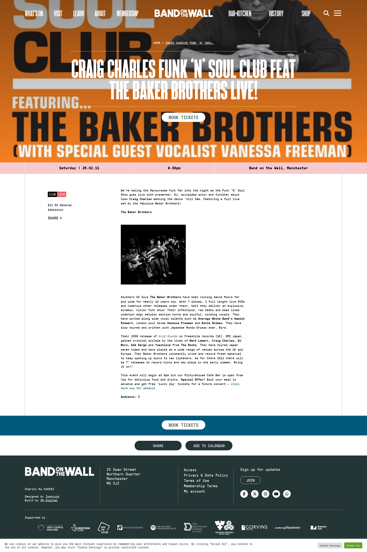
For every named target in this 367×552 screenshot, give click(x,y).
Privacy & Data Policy (206, 475)
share (158, 445)
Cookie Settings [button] (330, 545)
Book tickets (183, 425)
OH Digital (49, 500)
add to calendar (209, 445)
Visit (58, 13)
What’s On (34, 13)
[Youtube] (276, 494)
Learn (78, 13)
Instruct (52, 496)
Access (190, 469)
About (100, 13)
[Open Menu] (337, 13)
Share (53, 218)
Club (52, 194)
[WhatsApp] (287, 494)
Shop (306, 13)
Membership (128, 13)
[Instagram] (265, 494)
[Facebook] (244, 494)
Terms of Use (196, 480)
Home (156, 43)
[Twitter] (255, 494)
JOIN (250, 480)
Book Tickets (183, 117)
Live (61, 194)
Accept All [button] (353, 545)
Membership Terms (201, 485)
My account (194, 491)
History (276, 13)
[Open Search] (326, 13)
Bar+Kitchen (240, 13)
